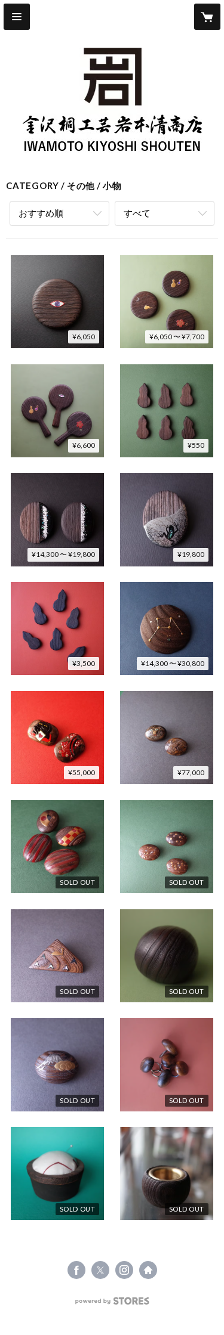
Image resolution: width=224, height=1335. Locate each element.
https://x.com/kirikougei (100, 1270)
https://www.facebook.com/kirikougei (76, 1270)
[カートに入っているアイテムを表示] (207, 17)
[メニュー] (17, 17)
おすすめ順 (41, 212)
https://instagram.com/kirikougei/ (124, 1270)
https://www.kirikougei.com (148, 1270)
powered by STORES (112, 1304)
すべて (137, 212)
